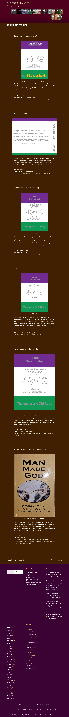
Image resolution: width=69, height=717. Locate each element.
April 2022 (9, 692)
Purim (20, 435)
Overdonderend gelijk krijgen (32, 580)
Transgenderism (33, 333)
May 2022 (9, 690)
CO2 (28, 644)
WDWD (28, 666)
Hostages (17, 268)
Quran (52, 99)
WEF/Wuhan (29, 631)
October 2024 (9, 643)
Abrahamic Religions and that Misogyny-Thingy (32, 449)
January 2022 (9, 697)
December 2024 (10, 640)
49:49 (23, 97)
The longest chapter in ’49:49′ (32, 573)
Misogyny (47, 99)
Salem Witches (45, 541)
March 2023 (9, 674)
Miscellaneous (29, 171)
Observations (30, 655)
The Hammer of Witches (26, 543)
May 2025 (9, 632)
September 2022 (10, 684)
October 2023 (9, 662)
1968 (19, 539)
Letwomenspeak (40, 99)
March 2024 (9, 654)
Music (28, 652)
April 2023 (9, 672)
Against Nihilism (29, 640)
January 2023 (9, 677)
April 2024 (9, 653)
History (27, 663)
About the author (20, 113)
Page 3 (21, 560)
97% (22, 539)
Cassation (45, 433)
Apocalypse (32, 433)
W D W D (52, 11)
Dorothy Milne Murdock (46, 539)
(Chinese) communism (31, 642)
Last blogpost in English (54, 576)
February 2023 (10, 675)
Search (9, 569)
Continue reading (37, 90)
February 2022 (10, 695)
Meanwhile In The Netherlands (34, 632)
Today (33, 97)
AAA (27, 252)
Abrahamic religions (23, 99)
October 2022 (9, 682)
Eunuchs (50, 433)
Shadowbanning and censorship (34, 637)
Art (27, 650)
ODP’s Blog (37, 11)
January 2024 (9, 658)
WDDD (28, 649)
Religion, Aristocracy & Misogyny (26, 188)
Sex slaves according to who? (25, 36)
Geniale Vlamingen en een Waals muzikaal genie (33, 583)
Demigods (28, 658)
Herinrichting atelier (32, 577)
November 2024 (10, 641)
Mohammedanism (46, 173)
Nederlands (28, 97)
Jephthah (21, 541)
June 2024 (9, 649)
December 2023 (10, 659)
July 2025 (9, 628)
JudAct (28, 629)
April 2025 (9, 633)
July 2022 (9, 687)
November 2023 (10, 661)
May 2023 (9, 671)
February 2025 (10, 636)
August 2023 (9, 666)
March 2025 (9, 635)
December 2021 (10, 698)
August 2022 (9, 685)
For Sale (28, 662)
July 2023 (9, 667)
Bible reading (32, 99)
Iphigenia (16, 541)
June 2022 (9, 688)
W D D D (59, 11)
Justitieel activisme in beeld (34, 575)
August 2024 (9, 646)
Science (28, 645)
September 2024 (10, 645)
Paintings (29, 657)
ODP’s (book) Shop (25, 11)
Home (14, 11)
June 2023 (9, 669)
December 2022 (10, 679)
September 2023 (10, 664)
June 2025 (9, 630)
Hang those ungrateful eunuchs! (26, 349)
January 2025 (9, 638)
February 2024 (10, 656)
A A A (45, 11)
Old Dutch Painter (18, 3)
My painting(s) (57, 16)
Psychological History (35, 541)
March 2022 (9, 693)
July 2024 (9, 648)
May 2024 (9, 651)
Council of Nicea (35, 539)
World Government (31, 636)
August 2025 (9, 627)
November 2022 (10, 680)
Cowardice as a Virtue (54, 597)
